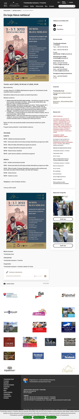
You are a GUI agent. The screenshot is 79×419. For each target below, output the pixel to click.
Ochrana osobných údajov (49, 409)
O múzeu (26, 6)
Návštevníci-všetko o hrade (61, 93)
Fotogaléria (7, 394)
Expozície (6, 386)
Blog (46, 6)
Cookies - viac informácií (61, 409)
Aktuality (6, 383)
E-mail (55, 77)
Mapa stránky (64, 2)
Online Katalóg (8, 392)
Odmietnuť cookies (39, 417)
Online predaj (39, 6)
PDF (36, 276)
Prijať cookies (27, 417)
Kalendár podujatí (17, 10)
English (71, 2)
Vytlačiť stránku (10, 283)
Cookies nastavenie (37, 409)
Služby (32, 6)
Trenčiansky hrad (9, 379)
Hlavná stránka (7, 10)
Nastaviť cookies (51, 417)
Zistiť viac (63, 219)
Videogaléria (7, 396)
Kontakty (51, 6)
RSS (59, 2)
